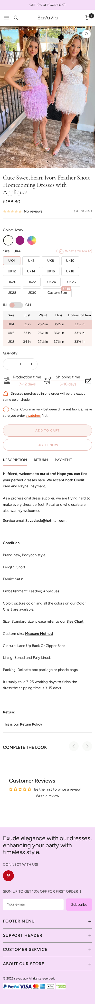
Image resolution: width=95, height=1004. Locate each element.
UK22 (32, 282)
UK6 (31, 261)
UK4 (11, 261)
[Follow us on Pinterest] (8, 875)
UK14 (31, 271)
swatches (33, 416)
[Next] (88, 161)
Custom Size (59, 291)
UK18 (70, 271)
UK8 (50, 261)
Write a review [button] (47, 796)
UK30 (32, 293)
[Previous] (7, 161)
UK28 (12, 293)
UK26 (71, 282)
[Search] (16, 18)
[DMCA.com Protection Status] (61, 986)
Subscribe (79, 904)
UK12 (12, 271)
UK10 (70, 261)
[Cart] (88, 17)
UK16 (51, 271)
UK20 (12, 282)
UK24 (51, 282)
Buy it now (47, 445)
